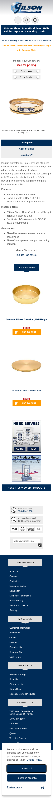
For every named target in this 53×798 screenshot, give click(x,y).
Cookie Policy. (34, 759)
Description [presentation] (27, 142)
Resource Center (17, 586)
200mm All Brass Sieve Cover (26, 390)
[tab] (26, 143)
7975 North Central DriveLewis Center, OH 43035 (21, 712)
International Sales (18, 728)
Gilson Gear (15, 689)
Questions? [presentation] (27, 155)
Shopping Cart (16, 652)
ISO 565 (20, 255)
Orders (12, 637)
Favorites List (15, 647)
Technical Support (17, 738)
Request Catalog (17, 674)
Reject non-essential (26, 778)
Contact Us (14, 581)
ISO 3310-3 (31, 255)
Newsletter (14, 591)
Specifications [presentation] (26, 148)
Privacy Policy (16, 600)
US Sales (14, 723)
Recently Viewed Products (22, 694)
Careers (13, 576)
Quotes (12, 733)
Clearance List (16, 684)
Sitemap (13, 610)
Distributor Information (20, 595)
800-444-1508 (25, 511)
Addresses (14, 632)
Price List (13, 679)
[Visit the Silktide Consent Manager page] (42, 787)
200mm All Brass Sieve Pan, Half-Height (26, 319)
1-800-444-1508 (17, 718)
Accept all (26, 768)
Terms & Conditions (18, 605)
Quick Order (15, 657)
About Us (13, 571)
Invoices (13, 642)
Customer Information (19, 628)
